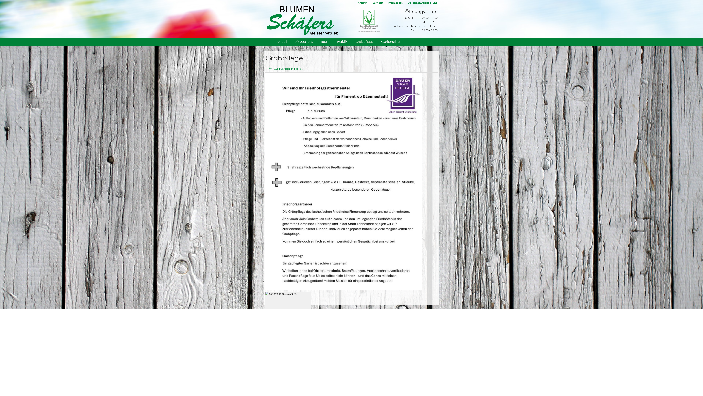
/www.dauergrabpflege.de (285, 68)
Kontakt (377, 2)
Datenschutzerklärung (423, 2)
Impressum (395, 2)
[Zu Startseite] (302, 19)
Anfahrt (362, 2)
